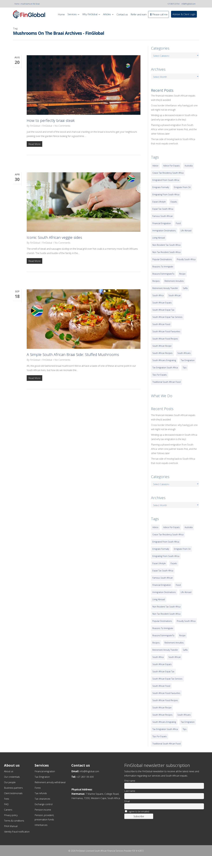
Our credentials (12, 776)
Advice (155, 165)
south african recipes (162, 353)
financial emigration (161, 223)
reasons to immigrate (162, 266)
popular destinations (162, 259)
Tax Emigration (42, 776)
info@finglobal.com (188, 4)
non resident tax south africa (166, 245)
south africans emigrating (164, 360)
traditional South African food (166, 382)
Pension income (43, 809)
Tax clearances (42, 798)
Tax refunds (41, 793)
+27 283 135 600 (85, 776)
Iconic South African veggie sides (54, 237)
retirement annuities (174, 281)
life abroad (186, 230)
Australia (189, 165)
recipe (182, 273)
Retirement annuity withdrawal (50, 782)
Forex (38, 787)
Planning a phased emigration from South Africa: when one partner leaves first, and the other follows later (174, 129)
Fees (6, 798)
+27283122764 (173, 4)
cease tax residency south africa (167, 172)
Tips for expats (159, 374)
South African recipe (161, 346)
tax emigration (188, 360)
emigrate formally (160, 187)
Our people (10, 782)
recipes (156, 281)
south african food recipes (165, 338)
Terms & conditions (14, 820)
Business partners (13, 787)
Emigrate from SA (182, 187)
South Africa (158, 295)
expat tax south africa (162, 209)
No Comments (62, 125)
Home (16, 4)
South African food (161, 324)
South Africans (184, 353)
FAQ (6, 804)
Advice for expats (171, 165)
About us (8, 771)
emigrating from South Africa (165, 194)
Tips (184, 367)
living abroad (158, 237)
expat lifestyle (159, 201)
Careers (8, 809)
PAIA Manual (10, 826)
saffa (185, 288)
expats (174, 201)
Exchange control (43, 804)
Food (178, 223)
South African (174, 295)
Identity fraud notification (17, 831)
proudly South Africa (186, 259)
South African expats (162, 302)
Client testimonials (13, 793)
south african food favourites (166, 331)
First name (129, 780)
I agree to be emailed (138, 811)
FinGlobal (35, 125)
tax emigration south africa (165, 367)
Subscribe (139, 816)
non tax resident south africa (166, 252)
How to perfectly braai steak (51, 120)
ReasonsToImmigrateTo (163, 273)
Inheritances (41, 825)
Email (127, 801)
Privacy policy (11, 815)
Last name (129, 791)
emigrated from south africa (165, 180)
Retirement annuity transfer (165, 288)
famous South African (162, 216)
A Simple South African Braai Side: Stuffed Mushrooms (73, 354)
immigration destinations (164, 230)
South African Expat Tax (163, 309)
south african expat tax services (167, 317)
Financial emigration (45, 771)
